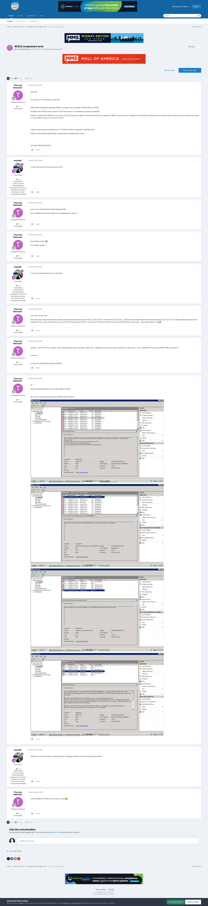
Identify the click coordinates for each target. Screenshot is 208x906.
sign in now (56, 832)
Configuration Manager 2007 (52, 49)
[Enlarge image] (46, 241)
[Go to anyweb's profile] (18, 168)
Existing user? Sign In (180, 6)
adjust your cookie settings (72, 903)
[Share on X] (8, 858)
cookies (21, 903)
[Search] (198, 15)
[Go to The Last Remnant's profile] (10, 48)
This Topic (190, 15)
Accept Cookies (176, 902)
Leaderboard (33, 21)
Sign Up (196, 6)
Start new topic (169, 70)
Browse (11, 16)
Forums (10, 21)
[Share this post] (198, 85)
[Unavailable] (97, 441)
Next (16, 78)
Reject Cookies (193, 902)
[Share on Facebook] (11, 858)
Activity (20, 16)
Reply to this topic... (28, 841)
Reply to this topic (190, 70)
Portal (41, 16)
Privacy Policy (101, 889)
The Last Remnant (23, 49)
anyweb (17, 160)
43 (19, 106)
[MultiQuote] (32, 149)
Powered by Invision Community (104, 894)
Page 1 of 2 (29, 78)
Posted (35, 85)
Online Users (21, 21)
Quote (38, 150)
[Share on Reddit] (15, 858)
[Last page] (20, 78)
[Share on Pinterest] (18, 858)
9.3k (18, 179)
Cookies (111, 889)
